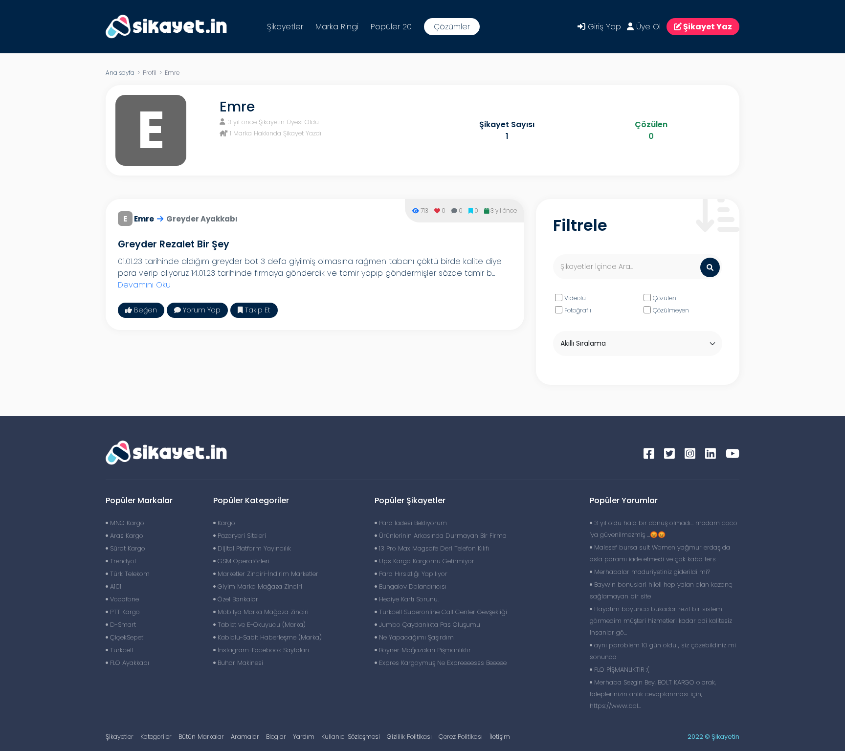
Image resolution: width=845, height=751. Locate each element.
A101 (114, 586)
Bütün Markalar (201, 736)
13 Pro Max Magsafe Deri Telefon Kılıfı (433, 548)
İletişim (499, 736)
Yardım (303, 736)
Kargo (225, 523)
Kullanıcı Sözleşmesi (350, 736)
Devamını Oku (144, 284)
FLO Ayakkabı (128, 662)
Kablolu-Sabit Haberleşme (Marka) (269, 637)
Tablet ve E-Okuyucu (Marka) (261, 624)
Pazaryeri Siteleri (241, 535)
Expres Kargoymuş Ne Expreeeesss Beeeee (442, 662)
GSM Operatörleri (242, 561)
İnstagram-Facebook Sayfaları (262, 650)
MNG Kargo (126, 523)
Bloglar (276, 736)
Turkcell (120, 650)
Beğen (144, 310)
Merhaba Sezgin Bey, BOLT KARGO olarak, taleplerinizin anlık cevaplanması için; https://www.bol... (653, 694)
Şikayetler (285, 26)
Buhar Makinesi (239, 662)
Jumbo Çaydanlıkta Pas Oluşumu (428, 624)
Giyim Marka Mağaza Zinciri (259, 586)
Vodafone (123, 599)
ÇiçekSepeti (126, 637)
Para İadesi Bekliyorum (412, 523)
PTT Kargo (124, 612)
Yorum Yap (201, 310)
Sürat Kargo (126, 548)
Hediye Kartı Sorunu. (408, 599)
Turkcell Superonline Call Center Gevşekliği (442, 612)
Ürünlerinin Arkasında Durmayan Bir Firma (442, 535)
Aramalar (245, 736)
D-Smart (122, 624)
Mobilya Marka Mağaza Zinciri (262, 612)
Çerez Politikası (461, 736)
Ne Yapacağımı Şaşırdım (415, 637)
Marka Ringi (336, 26)
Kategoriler (156, 736)
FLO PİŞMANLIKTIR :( (620, 669)
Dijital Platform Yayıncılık (253, 548)
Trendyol (122, 561)
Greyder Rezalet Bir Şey (173, 244)
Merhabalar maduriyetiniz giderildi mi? (651, 571)
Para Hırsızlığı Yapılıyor (412, 573)
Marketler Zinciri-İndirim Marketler (267, 573)
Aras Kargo (125, 535)
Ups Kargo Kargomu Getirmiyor (425, 561)
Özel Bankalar (237, 599)
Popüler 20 (391, 26)
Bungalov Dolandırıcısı (411, 586)
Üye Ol (647, 26)
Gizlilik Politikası (409, 736)
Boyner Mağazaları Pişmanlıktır (424, 650)
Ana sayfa (120, 72)
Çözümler (452, 26)
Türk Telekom (129, 573)
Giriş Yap (603, 26)
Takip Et (256, 310)
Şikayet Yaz (707, 26)
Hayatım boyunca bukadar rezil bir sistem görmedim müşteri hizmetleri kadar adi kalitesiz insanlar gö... (661, 620)
